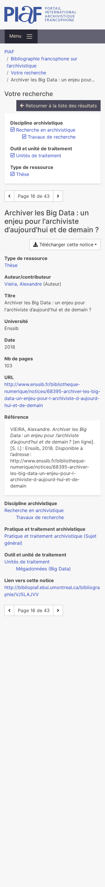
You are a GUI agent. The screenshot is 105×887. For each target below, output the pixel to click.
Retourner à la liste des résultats (60, 106)
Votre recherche (28, 73)
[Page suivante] (58, 196)
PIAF (9, 52)
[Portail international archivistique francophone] (52, 15)
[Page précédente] (9, 196)
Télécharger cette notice (65, 244)
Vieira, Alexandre (23, 284)
